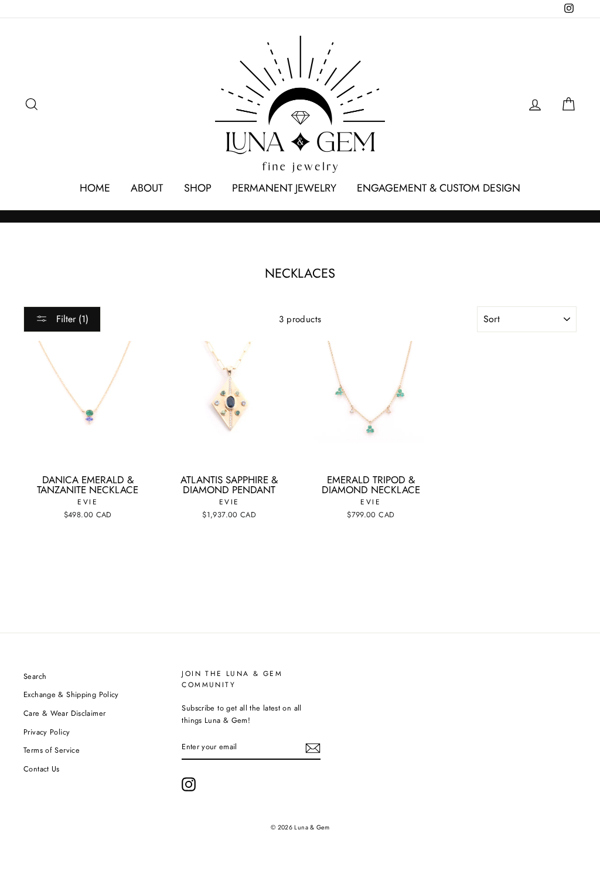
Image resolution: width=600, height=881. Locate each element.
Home (95, 188)
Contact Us (41, 768)
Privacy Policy (46, 731)
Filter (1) (70, 319)
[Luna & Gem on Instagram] (189, 784)
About (147, 188)
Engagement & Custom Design (438, 188)
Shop (198, 188)
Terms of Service (51, 750)
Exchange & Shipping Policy (71, 694)
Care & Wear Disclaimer (64, 713)
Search (34, 676)
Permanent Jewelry (284, 188)
